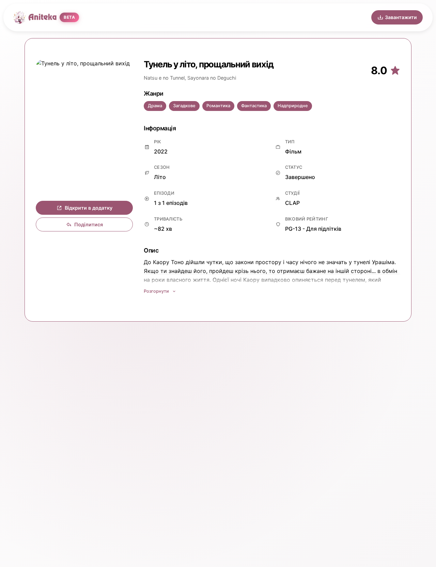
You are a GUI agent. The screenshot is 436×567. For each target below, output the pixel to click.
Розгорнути (156, 291)
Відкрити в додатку (88, 208)
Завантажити (401, 17)
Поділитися (88, 224)
